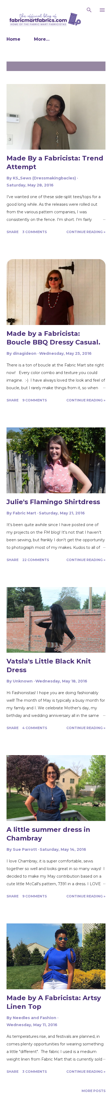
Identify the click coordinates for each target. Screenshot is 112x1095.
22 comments (35, 560)
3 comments (34, 232)
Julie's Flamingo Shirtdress (53, 502)
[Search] (89, 10)
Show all (93, 66)
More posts (93, 1091)
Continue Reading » (85, 232)
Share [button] (12, 232)
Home (13, 39)
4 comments (34, 728)
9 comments (34, 400)
